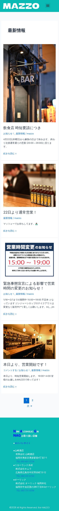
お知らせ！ (9, 133)
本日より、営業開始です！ (25, 364)
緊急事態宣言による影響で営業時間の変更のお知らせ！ (29, 285)
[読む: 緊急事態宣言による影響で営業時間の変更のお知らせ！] (29, 259)
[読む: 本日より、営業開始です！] (29, 341)
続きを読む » (9, 153)
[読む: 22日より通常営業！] (29, 185)
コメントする (10, 370)
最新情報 (20, 133)
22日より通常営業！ (20, 212)
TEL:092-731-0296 (23, 490)
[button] (47, 5)
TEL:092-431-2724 (23, 461)
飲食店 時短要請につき (22, 128)
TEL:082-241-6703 (23, 476)
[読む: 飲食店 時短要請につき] (29, 83)
